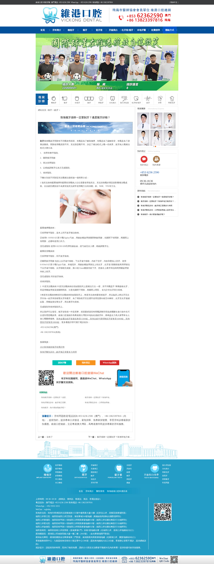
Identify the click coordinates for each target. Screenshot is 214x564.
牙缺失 (129, 469)
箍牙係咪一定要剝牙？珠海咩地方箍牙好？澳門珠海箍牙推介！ (125, 437)
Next (173, 62)
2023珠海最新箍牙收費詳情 (52, 347)
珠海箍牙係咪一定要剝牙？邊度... (54, 397)
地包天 (93, 479)
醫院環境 (100, 491)
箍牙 (85, 30)
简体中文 (173, 2)
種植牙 (71, 30)
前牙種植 (58, 465)
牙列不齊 (94, 483)
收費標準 (155, 30)
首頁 (42, 30)
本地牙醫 (141, 30)
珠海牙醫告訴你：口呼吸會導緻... (98, 403)
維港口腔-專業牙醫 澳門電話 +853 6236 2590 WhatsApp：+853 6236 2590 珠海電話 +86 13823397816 (74, 2)
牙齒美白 (113, 30)
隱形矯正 (94, 472)
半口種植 (58, 479)
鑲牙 (128, 476)
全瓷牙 (129, 465)
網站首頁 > (43, 110)
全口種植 (58, 483)
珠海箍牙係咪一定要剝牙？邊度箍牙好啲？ (157, 197)
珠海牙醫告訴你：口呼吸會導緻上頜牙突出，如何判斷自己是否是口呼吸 (169, 210)
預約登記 (86, 363)
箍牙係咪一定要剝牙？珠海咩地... (98, 397)
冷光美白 (165, 469)
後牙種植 (58, 469)
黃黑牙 (164, 476)
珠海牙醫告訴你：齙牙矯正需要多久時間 (58, 352)
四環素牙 (165, 479)
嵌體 (128, 472)
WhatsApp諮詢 (109, 363)
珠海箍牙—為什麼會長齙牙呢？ (53, 408)
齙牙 (56, 110)
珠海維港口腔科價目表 (117, 491)
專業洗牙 (165, 472)
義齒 (128, 483)
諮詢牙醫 (62, 363)
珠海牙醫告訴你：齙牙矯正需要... (54, 403)
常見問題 (165, 483)
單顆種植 (58, 472)
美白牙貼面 (166, 465)
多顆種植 (58, 476)
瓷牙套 (99, 30)
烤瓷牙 (129, 479)
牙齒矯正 (94, 465)
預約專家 (156, 165)
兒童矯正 (94, 469)
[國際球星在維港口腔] (107, 62)
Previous (41, 62)
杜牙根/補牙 (127, 30)
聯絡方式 (169, 30)
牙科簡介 (56, 30)
